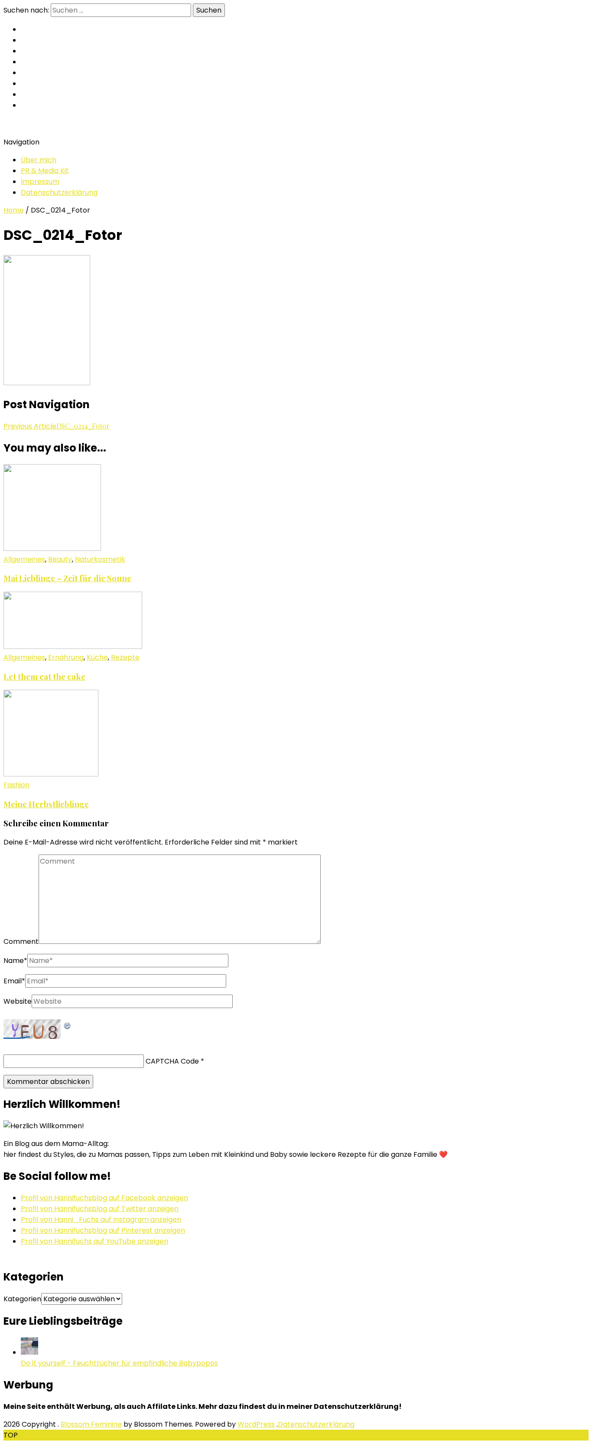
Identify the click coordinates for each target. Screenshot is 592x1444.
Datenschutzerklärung (59, 192)
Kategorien (22, 1299)
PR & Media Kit (45, 171)
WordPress (256, 1424)
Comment (21, 941)
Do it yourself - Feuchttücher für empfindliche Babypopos (119, 1363)
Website (17, 1001)
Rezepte (125, 657)
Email (14, 981)
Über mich (38, 160)
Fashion (16, 785)
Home (13, 210)
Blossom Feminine (91, 1424)
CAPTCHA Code (172, 1061)
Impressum (40, 182)
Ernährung (66, 657)
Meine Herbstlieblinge (46, 804)
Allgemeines (24, 559)
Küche (97, 657)
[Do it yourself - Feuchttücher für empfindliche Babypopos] (29, 1352)
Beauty (60, 559)
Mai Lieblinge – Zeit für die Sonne (67, 578)
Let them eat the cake (44, 676)
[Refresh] (67, 1025)
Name (15, 961)
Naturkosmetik (100, 559)
